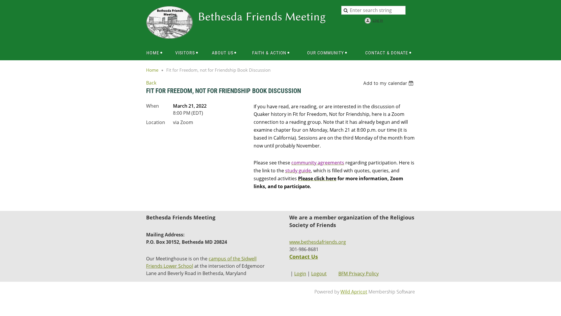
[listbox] (389, 83)
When (152, 106)
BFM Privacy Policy (358, 273)
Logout (319, 273)
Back (151, 83)
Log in (378, 20)
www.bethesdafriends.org (317, 242)
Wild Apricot (353, 291)
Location (155, 122)
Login (300, 273)
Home (152, 70)
